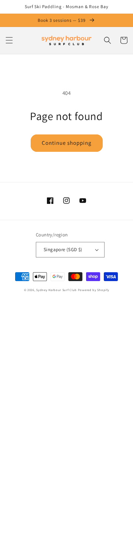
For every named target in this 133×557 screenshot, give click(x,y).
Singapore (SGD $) (63, 249)
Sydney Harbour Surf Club (56, 290)
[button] (9, 40)
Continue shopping (67, 142)
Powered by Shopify (93, 290)
